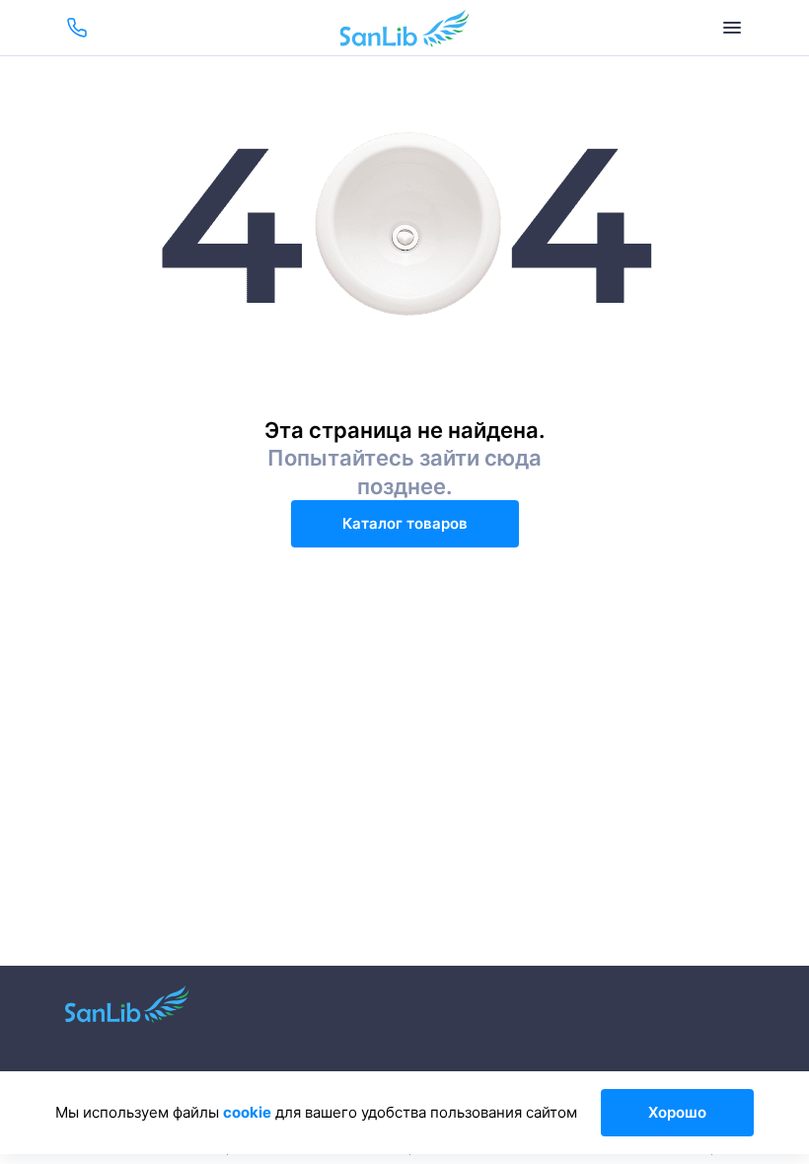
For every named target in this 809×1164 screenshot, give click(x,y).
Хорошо (677, 1112)
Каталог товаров (405, 523)
